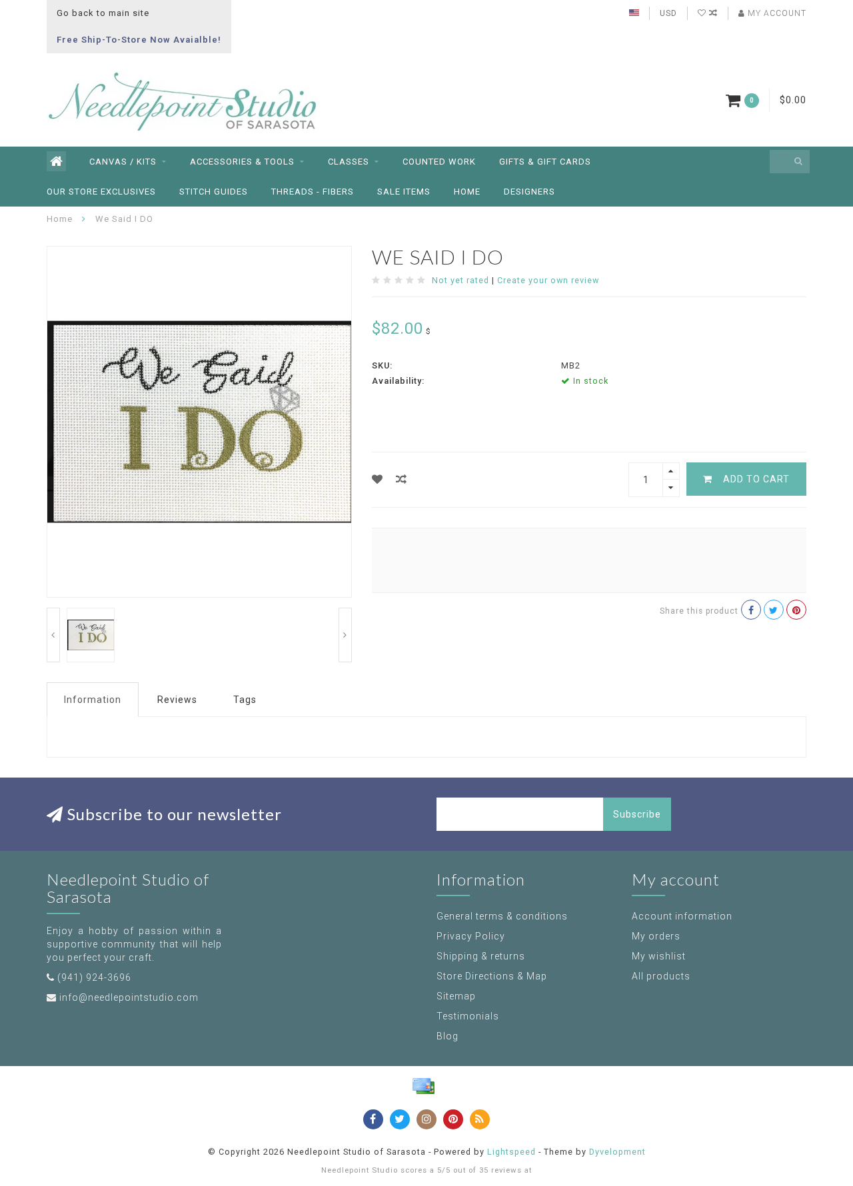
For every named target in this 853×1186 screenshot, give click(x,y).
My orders (656, 936)
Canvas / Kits (123, 162)
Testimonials (467, 1016)
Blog (447, 1036)
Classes (348, 162)
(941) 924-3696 (94, 977)
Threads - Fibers (312, 192)
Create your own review (548, 280)
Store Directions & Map (491, 976)
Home (467, 192)
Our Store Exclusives (101, 192)
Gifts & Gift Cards (545, 162)
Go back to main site (103, 13)
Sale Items (403, 192)
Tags (245, 699)
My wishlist (659, 956)
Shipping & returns (480, 956)
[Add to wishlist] (377, 479)
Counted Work (439, 162)
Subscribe (637, 814)
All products (661, 976)
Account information (682, 916)
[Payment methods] (423, 1086)
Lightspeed (511, 1152)
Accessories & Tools (242, 162)
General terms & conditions (502, 916)
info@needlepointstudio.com (129, 997)
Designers (529, 192)
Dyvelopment (617, 1152)
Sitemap (456, 996)
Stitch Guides (213, 192)
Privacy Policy (470, 936)
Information (92, 699)
